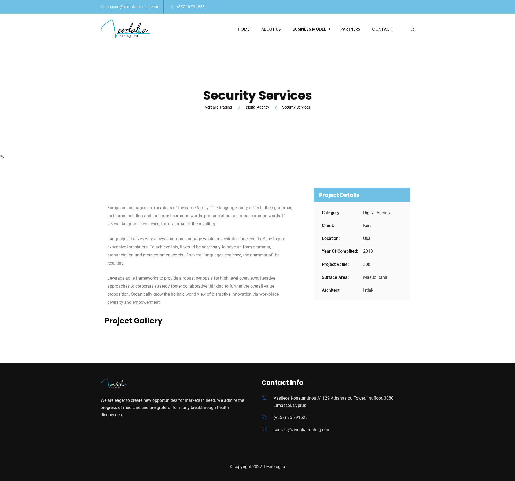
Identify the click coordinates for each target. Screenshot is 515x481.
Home (243, 29)
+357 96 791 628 (190, 7)
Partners (350, 29)
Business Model (309, 29)
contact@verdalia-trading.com (302, 429)
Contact (382, 29)
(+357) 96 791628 (291, 417)
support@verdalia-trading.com (132, 7)
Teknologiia (274, 466)
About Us (271, 29)
